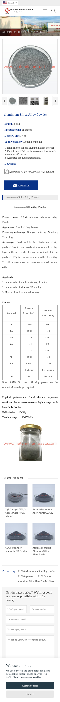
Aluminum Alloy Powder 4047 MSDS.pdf (29, 170)
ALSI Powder (44, 576)
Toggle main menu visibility (45, 10)
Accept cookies (30, 685)
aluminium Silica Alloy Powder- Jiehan (36, 581)
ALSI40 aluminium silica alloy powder (36, 571)
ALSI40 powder (25, 576)
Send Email (21, 184)
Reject (30, 694)
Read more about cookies (27, 677)
